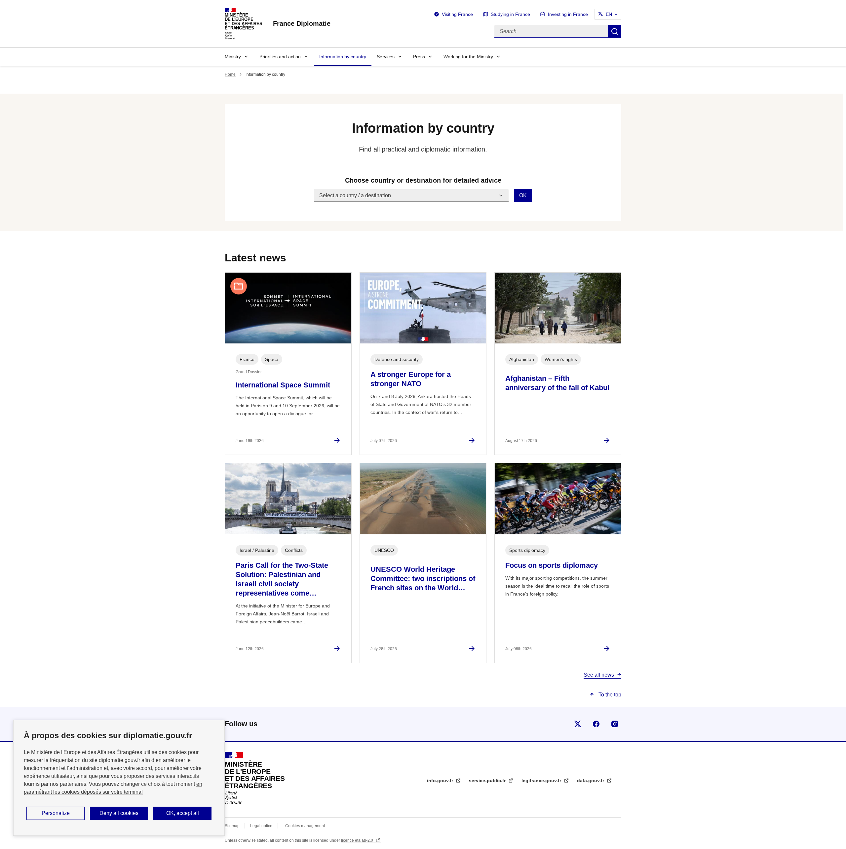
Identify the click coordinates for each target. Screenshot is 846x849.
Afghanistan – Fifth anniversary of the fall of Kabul (557, 383)
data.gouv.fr (591, 780)
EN (609, 14)
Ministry (233, 56)
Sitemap (233, 826)
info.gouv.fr (440, 780)
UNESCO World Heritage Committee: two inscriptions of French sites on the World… (422, 578)
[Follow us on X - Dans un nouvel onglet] (577, 724)
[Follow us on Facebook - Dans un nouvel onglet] (596, 724)
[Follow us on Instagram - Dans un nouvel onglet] (614, 724)
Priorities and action (280, 56)
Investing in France (568, 14)
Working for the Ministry (468, 56)
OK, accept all (182, 813)
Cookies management (305, 826)
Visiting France (457, 14)
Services (386, 56)
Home (230, 74)
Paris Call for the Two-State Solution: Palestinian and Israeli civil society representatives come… (282, 579)
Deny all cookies (118, 813)
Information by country (342, 56)
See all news (599, 675)
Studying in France (510, 14)
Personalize (56, 813)
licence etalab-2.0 (357, 840)
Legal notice (261, 826)
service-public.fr (488, 780)
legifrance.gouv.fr (541, 780)
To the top (609, 694)
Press (419, 56)
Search (614, 31)
